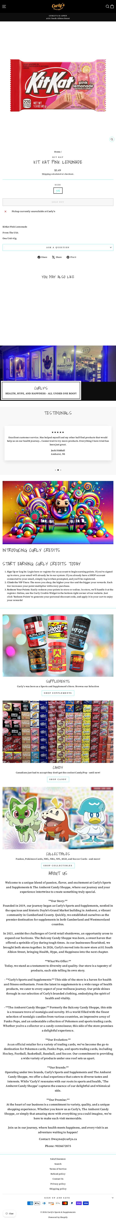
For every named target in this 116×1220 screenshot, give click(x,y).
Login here (33, 571)
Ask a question (57, 247)
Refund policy (58, 1173)
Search (58, 1163)
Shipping (46, 174)
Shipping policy (58, 1188)
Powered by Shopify (58, 1217)
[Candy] (58, 732)
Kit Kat (58, 157)
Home (57, 151)
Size (58, 185)
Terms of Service (58, 1168)
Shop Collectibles (58, 865)
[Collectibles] (58, 818)
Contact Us (58, 1178)
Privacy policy (58, 1183)
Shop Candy (58, 779)
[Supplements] (58, 645)
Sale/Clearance (58, 1159)
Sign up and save (57, 1198)
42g (58, 190)
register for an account (55, 571)
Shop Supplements (58, 693)
